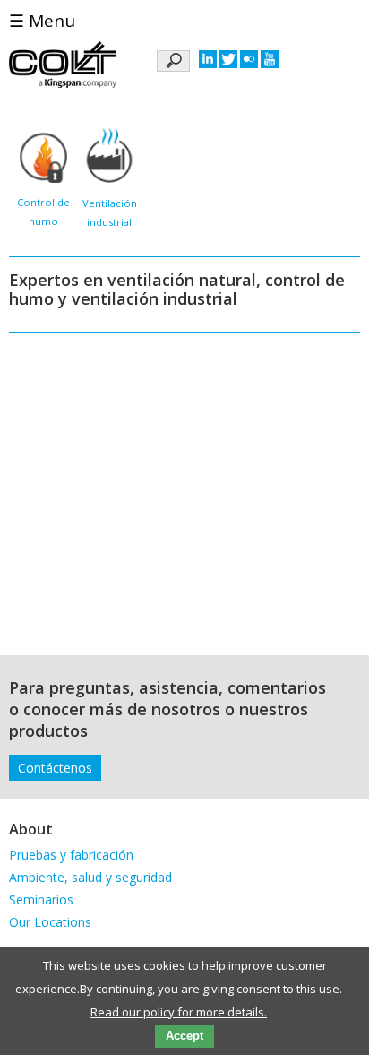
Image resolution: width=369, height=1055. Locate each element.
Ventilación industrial (109, 212)
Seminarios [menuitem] (41, 899)
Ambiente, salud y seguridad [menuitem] (90, 877)
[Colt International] (62, 66)
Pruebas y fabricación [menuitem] (71, 854)
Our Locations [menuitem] (50, 921)
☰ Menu (42, 20)
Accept (184, 1035)
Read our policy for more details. (178, 1012)
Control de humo (43, 211)
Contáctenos (55, 767)
